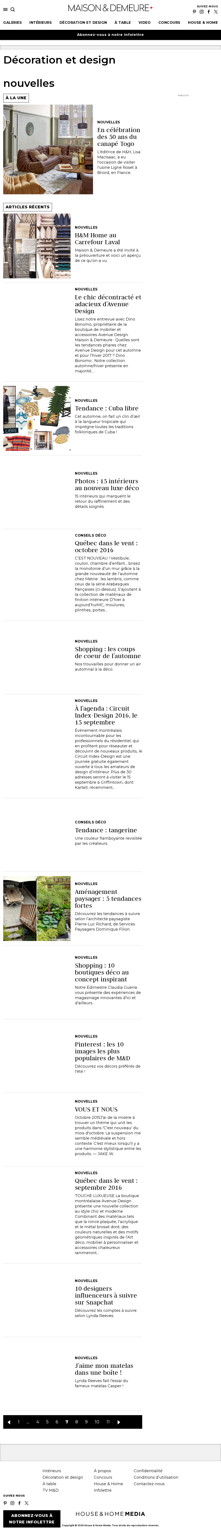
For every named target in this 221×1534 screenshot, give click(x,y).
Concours (169, 23)
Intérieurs (40, 23)
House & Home (203, 23)
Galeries (12, 23)
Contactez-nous (149, 1483)
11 (108, 1421)
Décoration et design (83, 23)
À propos (102, 1471)
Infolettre (103, 1490)
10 (97, 1421)
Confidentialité (148, 1471)
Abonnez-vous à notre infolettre (110, 35)
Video (145, 23)
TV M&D (51, 1490)
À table (123, 23)
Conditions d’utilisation (156, 1477)
